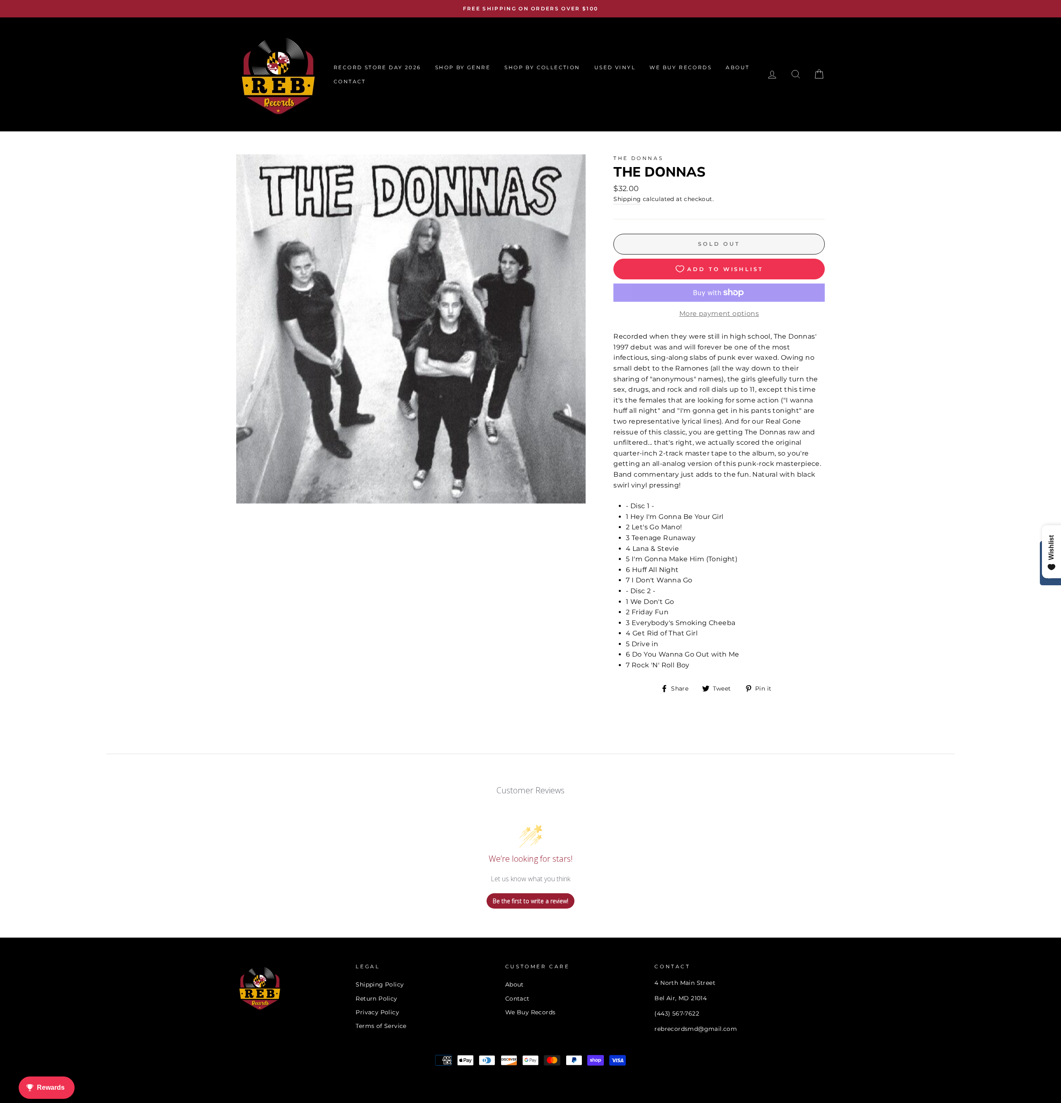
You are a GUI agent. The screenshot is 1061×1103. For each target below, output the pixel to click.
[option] (530, 8)
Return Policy (376, 998)
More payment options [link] (719, 314)
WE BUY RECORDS (680, 67)
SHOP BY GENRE (462, 67)
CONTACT (350, 81)
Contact (517, 998)
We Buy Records (530, 1012)
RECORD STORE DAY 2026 (377, 67)
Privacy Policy (377, 1012)
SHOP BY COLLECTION (542, 67)
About (514, 984)
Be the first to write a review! (530, 901)
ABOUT (737, 67)
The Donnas (638, 158)
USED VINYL (614, 67)
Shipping (627, 199)
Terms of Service (381, 1026)
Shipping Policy (380, 984)
